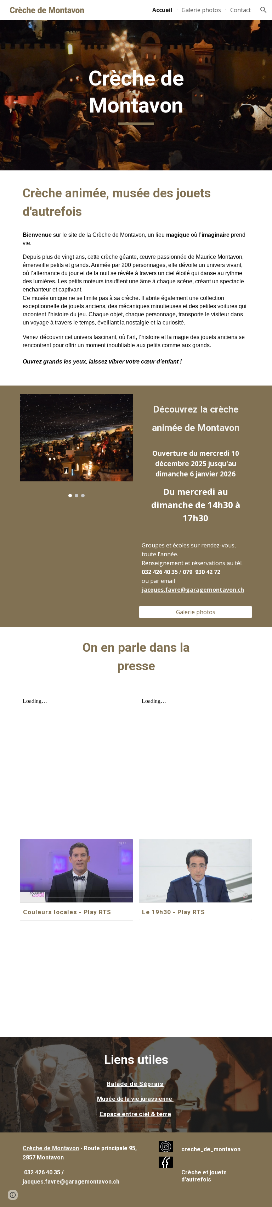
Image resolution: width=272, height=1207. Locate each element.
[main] (136, 95)
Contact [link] (240, 10)
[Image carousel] (76, 445)
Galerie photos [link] (201, 10)
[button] (263, 9)
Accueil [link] (162, 10)
